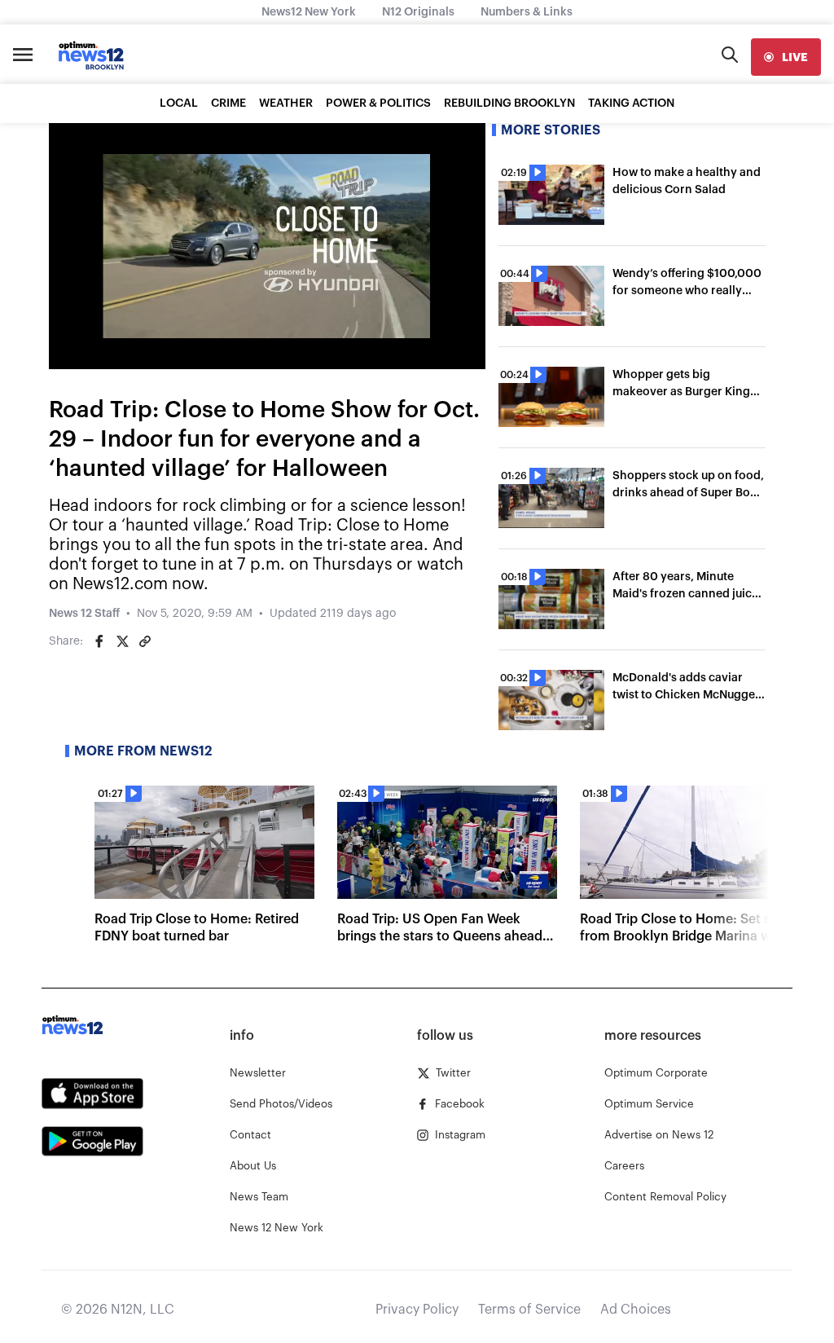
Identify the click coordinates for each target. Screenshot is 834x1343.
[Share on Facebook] (99, 641)
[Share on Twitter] (122, 641)
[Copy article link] (144, 641)
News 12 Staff (84, 613)
